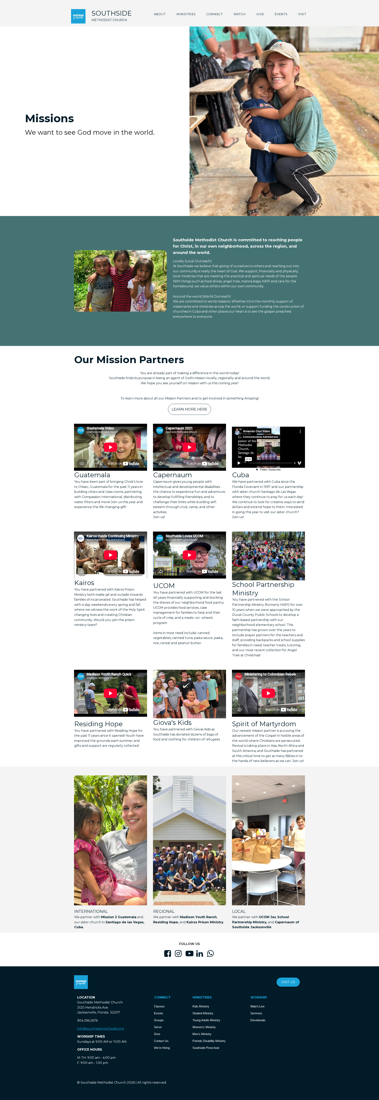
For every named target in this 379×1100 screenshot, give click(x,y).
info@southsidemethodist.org (100, 1028)
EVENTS (281, 14)
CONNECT (214, 14)
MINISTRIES (186, 14)
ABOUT (160, 14)
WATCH (240, 14)
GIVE (260, 14)
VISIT (302, 14)
